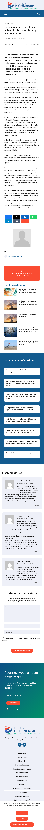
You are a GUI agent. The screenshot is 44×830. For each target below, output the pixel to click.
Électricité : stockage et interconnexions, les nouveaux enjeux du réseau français (28, 330)
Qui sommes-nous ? (22, 800)
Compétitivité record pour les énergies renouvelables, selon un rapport (19, 453)
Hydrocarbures (22, 777)
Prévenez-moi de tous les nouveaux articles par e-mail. (23, 645)
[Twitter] (24, 745)
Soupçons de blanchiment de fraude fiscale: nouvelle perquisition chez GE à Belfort (21, 442)
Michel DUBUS (22, 516)
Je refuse (22, 819)
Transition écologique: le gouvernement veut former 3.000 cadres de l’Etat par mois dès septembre (21, 396)
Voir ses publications (15, 256)
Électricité (22, 761)
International (22, 781)
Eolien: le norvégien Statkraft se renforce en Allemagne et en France (21, 370)
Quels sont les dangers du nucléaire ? (27, 315)
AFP (12, 23)
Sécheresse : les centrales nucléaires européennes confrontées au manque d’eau (28, 303)
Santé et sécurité (22, 796)
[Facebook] (20, 745)
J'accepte (22, 813)
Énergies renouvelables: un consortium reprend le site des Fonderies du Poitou (20, 408)
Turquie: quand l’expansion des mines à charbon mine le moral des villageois (20, 431)
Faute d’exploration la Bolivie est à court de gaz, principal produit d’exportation (21, 419)
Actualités (22, 753)
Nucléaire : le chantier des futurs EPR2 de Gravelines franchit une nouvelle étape (27, 291)
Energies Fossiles (22, 765)
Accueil (6, 23)
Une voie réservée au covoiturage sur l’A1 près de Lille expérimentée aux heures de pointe (20, 383)
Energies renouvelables (22, 769)
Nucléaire (22, 785)
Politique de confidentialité (22, 824)
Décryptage (22, 757)
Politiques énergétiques (22, 789)
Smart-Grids (22, 792)
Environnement (22, 773)
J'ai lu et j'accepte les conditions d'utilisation (22, 709)
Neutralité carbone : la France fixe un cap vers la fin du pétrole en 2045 (29, 343)
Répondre (36, 506)
